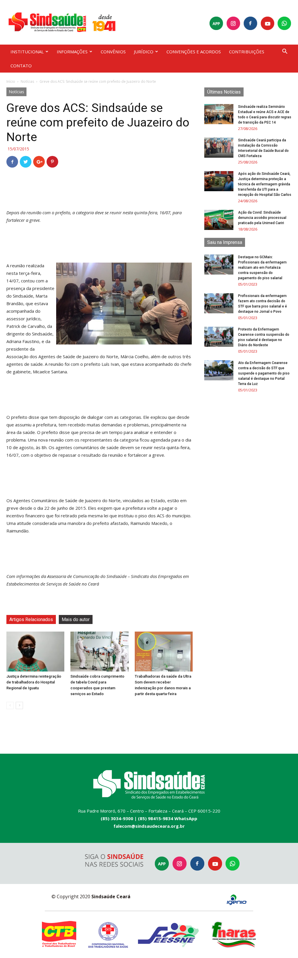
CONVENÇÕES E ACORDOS (193, 52)
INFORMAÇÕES (72, 52)
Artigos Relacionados (31, 619)
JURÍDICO (143, 52)
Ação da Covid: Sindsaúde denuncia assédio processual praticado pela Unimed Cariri (262, 217)
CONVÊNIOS (113, 52)
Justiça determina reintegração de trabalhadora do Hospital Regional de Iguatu (33, 682)
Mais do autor (76, 619)
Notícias (27, 81)
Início (10, 81)
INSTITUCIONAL (27, 52)
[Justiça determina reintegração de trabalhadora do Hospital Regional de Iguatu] (35, 652)
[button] (285, 52)
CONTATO (21, 65)
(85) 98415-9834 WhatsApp (167, 818)
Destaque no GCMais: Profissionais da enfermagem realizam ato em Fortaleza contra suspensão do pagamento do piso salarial (262, 267)
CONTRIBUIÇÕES (246, 52)
